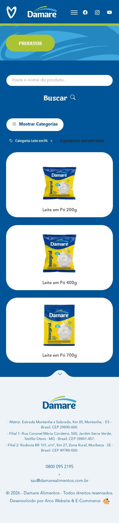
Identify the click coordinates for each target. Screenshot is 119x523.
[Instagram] (97, 12)
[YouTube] (109, 12)
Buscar (55, 97)
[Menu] (74, 12)
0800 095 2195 (59, 467)
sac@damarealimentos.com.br (59, 481)
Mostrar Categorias (38, 124)
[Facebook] (85, 12)
